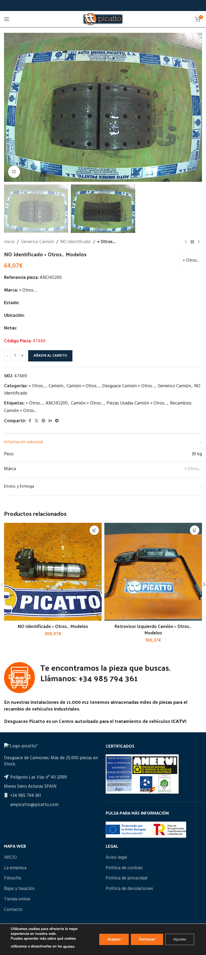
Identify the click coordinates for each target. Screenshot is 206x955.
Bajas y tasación (19, 889)
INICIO (10, 857)
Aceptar (114, 939)
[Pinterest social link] (43, 421)
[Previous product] (186, 242)
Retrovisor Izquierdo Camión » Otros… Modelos (153, 629)
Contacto (13, 910)
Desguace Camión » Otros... (128, 386)
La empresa (15, 868)
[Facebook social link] (30, 421)
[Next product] (199, 242)
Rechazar (147, 939)
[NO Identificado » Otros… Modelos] (53, 572)
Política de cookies (124, 868)
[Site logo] (103, 19)
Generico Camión (37, 242)
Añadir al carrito (50, 355)
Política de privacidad (126, 878)
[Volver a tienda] (192, 242)
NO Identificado (75, 242)
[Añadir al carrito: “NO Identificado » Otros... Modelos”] (94, 530)
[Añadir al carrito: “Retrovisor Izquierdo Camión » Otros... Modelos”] (194, 530)
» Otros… (193, 469)
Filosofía (12, 878)
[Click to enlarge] (14, 172)
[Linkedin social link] (50, 421)
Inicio (9, 242)
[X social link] (36, 421)
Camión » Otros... (83, 386)
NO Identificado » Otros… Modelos (53, 626)
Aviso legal (116, 857)
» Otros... (106, 242)
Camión (56, 386)
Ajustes (179, 939)
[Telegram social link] (56, 421)
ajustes (68, 946)
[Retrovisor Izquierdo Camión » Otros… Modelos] (153, 572)
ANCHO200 (57, 403)
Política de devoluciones (129, 889)
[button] (9, 107)
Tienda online (17, 899)
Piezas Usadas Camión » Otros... (136, 403)
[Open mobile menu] (6, 19)
